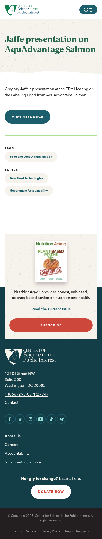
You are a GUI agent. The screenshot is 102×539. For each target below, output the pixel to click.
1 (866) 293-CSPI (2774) (26, 394)
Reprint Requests (77, 531)
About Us (13, 435)
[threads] (20, 419)
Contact (11, 402)
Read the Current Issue (51, 309)
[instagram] (30, 419)
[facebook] (9, 419)
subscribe (51, 325)
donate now (51, 492)
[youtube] (41, 419)
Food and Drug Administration (31, 156)
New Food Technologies (26, 178)
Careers (11, 444)
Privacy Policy (50, 531)
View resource (27, 117)
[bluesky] (61, 419)
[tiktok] (51, 419)
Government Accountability (29, 190)
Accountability (17, 453)
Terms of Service (24, 531)
